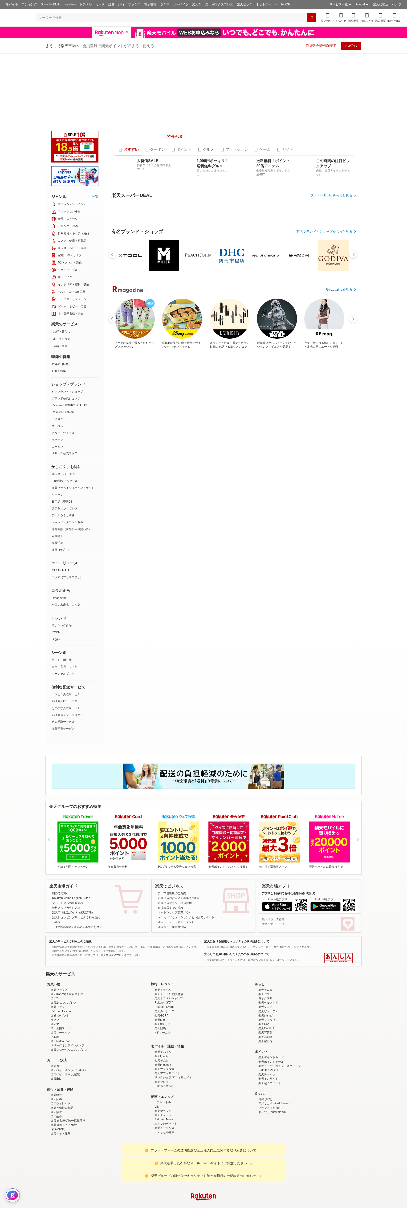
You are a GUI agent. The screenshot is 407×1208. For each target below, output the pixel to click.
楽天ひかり (162, 1002)
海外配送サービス (63, 657)
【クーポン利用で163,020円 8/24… (231, 446)
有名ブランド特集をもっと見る (329, 548)
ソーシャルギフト (63, 602)
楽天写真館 (265, 978)
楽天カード (58, 1012)
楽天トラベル (163, 936)
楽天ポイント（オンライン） (176, 868)
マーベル (57, 355)
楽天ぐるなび (266, 966)
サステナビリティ (273, 870)
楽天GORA (161, 961)
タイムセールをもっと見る (332, 475)
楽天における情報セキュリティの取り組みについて (236, 887)
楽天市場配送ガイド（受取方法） (73, 858)
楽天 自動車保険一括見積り (68, 1066)
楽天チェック (266, 1020)
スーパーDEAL (51, 4)
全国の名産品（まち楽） (67, 534)
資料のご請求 (191, 844)
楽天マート (58, 970)
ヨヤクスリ (265, 944)
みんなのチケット (166, 1070)
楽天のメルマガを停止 (88, 873)
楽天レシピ (265, 961)
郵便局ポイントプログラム (69, 644)
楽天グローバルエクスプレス (69, 996)
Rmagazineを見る (339, 610)
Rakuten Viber (164, 1032)
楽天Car (263, 970)
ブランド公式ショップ (66, 327)
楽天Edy (56, 1025)
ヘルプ (396, 4)
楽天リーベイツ (60, 978)
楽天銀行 (56, 1041)
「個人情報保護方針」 (111, 901)
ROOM (286, 4)
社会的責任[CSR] (204, 1180)
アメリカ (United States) (273, 1049)
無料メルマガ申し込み (66, 853)
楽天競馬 (160, 974)
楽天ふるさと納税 (63, 444)
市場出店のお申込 (169, 844)
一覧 (95, 125)
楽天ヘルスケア (268, 949)
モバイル (12, 4)
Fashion (70, 4)
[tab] (128, 134)
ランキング (29, 4)
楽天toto (160, 966)
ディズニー (59, 348)
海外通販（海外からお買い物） (71, 458)
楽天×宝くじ (162, 970)
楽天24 (197, 4)
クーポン (57, 424)
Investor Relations (177, 1180)
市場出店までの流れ (170, 853)
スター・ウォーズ (63, 362)
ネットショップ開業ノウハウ (176, 858)
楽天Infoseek (163, 1011)
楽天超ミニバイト (269, 1029)
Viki (157, 1052)
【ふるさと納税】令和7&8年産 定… (283, 446)
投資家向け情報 (155, 1180)
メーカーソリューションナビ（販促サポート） (187, 863)
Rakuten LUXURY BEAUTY (69, 334)
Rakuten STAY (164, 949)
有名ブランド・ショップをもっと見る (324, 346)
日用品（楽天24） (63, 430)
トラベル (85, 4)
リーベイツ (180, 4)
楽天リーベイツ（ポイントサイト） (74, 417)
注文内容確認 (63, 873)
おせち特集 (59, 300)
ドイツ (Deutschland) (272, 1058)
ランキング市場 (62, 554)
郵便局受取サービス (64, 630)
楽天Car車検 (266, 974)
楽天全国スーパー (62, 974)
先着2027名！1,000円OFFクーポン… (205, 446)
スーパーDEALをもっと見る (331, 180)
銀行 (121, 4)
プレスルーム (227, 1180)
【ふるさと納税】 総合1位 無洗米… (178, 446)
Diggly (56, 568)
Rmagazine (59, 527)
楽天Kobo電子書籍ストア (67, 940)
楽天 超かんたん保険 (64, 1071)
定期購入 (57, 465)
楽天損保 (56, 1058)
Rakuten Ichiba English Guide (71, 844)
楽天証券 (56, 1045)
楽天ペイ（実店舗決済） (173, 873)
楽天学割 (57, 472)
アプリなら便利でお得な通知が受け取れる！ (290, 839)
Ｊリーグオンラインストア (68, 991)
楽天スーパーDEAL (64, 403)
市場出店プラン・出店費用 (175, 849)
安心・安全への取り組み (67, 849)
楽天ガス (264, 940)
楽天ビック (244, 4)
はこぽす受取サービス (66, 637)
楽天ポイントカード (271, 1003)
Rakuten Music (164, 1065)
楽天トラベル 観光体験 (169, 940)
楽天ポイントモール (271, 1007)
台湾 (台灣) (265, 1045)
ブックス (134, 4)
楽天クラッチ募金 (273, 865)
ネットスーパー (266, 4)
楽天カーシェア (164, 957)
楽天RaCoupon (60, 987)
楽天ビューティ (268, 957)
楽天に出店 (380, 4)
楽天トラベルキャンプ (169, 944)
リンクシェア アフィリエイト (173, 1023)
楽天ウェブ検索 (164, 1015)
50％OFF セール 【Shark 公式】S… (337, 446)
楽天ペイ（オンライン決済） (69, 1016)
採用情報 (245, 1180)
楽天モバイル (163, 998)
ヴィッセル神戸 (164, 1078)
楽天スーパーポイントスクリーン (279, 1012)
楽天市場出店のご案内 (172, 839)
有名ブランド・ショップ (67, 320)
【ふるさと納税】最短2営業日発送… (310, 446)
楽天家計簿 (265, 987)
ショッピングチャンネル (67, 451)
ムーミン (57, 375)
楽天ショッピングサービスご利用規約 (76, 863)
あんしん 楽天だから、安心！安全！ (338, 904)
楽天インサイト (268, 1025)
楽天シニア (265, 953)
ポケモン (57, 368)
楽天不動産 (265, 983)
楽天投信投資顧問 (62, 1054)
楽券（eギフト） (62, 478)
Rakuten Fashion (63, 341)
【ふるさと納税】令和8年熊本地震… (152, 446)
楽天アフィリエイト (167, 1019)
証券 (111, 4)
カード (100, 4)
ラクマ (164, 4)
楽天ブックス (59, 936)
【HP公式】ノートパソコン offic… (126, 446)
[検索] (311, 17)
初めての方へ (60, 839)
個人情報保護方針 (265, 1180)
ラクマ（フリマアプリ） (67, 506)
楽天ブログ (162, 1028)
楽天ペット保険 (60, 1079)
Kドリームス (163, 978)
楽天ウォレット (60, 1049)
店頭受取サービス (63, 651)
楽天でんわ (162, 1006)
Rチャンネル (163, 1048)
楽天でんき (265, 936)
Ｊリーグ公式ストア (64, 382)
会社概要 (136, 1180)
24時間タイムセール (65, 410)
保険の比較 (58, 1075)
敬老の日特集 (60, 293)
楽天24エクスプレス (219, 4)
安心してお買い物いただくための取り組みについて (236, 900)
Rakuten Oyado (165, 953)
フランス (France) (269, 1054)
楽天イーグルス (164, 1074)
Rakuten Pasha (268, 1016)
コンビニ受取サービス (66, 623)
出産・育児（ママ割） (66, 596)
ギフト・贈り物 (62, 589)
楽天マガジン (163, 1057)
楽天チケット (163, 1061)
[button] (341, 17)
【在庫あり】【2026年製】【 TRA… (257, 446)
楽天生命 (56, 1062)
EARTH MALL (61, 499)
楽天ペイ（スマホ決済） (66, 1020)
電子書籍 (150, 4)
